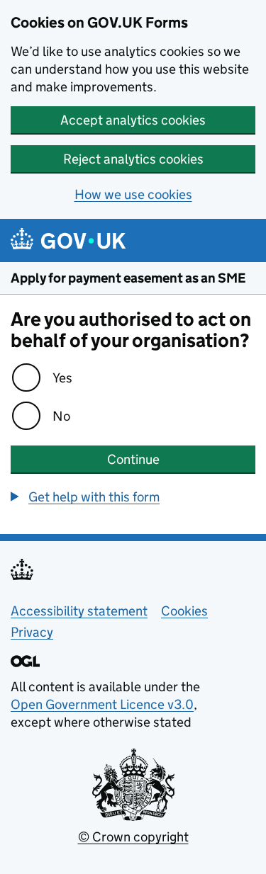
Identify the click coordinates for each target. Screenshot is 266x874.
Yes (62, 378)
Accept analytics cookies (133, 120)
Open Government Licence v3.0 (102, 704)
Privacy (32, 632)
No (61, 416)
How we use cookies (133, 194)
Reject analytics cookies (133, 159)
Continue (133, 459)
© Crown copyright (133, 837)
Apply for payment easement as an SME (128, 278)
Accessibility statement (79, 611)
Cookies (184, 611)
